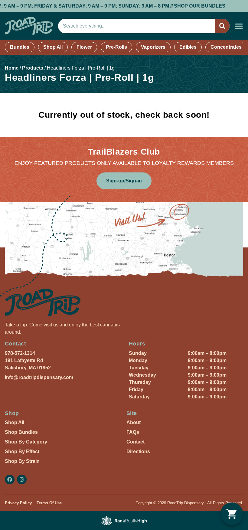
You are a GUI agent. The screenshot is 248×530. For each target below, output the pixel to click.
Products (32, 67)
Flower (84, 47)
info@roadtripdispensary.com (39, 377)
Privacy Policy (18, 503)
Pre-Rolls (116, 47)
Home (11, 67)
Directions (138, 451)
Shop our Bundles (189, 5)
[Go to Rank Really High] (124, 520)
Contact (135, 441)
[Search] (222, 26)
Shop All (53, 47)
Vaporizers (153, 47)
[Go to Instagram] (22, 479)
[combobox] (136, 26)
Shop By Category (26, 441)
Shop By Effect (22, 451)
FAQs (132, 432)
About (133, 422)
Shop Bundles (21, 432)
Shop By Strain (22, 461)
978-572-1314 (20, 353)
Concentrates (226, 47)
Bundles (19, 47)
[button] (239, 26)
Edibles (188, 47)
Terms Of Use (49, 503)
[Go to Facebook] (10, 479)
